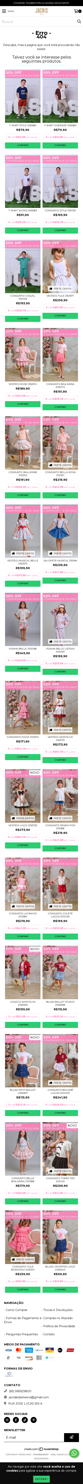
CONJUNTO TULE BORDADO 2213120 (23, 1268)
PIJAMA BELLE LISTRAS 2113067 (60, 650)
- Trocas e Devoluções (57, 1310)
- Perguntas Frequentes (21, 1334)
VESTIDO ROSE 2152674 (23, 384)
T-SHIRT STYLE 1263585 (22, 125)
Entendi (41, 1479)
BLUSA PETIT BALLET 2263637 (23, 1091)
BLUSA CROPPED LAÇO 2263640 (60, 1268)
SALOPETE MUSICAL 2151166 (60, 560)
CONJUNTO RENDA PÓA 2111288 (60, 827)
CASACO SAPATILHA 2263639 (22, 1003)
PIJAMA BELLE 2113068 (23, 648)
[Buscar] (79, 22)
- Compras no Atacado (57, 1318)
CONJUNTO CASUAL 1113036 (22, 297)
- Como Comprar (15, 1310)
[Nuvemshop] (41, 1450)
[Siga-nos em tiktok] (25, 1420)
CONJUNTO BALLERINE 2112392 (22, 474)
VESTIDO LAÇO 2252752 (22, 825)
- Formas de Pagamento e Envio (23, 1320)
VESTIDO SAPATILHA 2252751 (60, 738)
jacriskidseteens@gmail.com (29, 1397)
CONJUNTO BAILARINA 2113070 (60, 385)
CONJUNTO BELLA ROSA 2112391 (60, 474)
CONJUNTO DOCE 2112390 (23, 736)
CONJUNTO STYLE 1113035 (60, 210)
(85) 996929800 (20, 1391)
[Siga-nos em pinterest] (34, 1420)
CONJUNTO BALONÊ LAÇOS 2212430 (60, 1091)
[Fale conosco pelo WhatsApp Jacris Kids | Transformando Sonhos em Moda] (74, 1453)
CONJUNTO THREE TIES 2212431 (60, 1180)
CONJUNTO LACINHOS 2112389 (23, 915)
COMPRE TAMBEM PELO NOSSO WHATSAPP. (41, 2)
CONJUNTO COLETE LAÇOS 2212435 (60, 915)
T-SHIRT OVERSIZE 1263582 (60, 125)
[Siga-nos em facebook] (16, 1420)
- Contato (48, 1334)
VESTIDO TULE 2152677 (60, 295)
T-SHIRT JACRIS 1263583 (22, 210)
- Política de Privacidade (58, 1326)
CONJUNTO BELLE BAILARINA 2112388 (22, 1180)
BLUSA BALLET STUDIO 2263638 (60, 1003)
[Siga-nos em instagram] (7, 1420)
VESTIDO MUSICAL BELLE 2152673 (22, 562)
